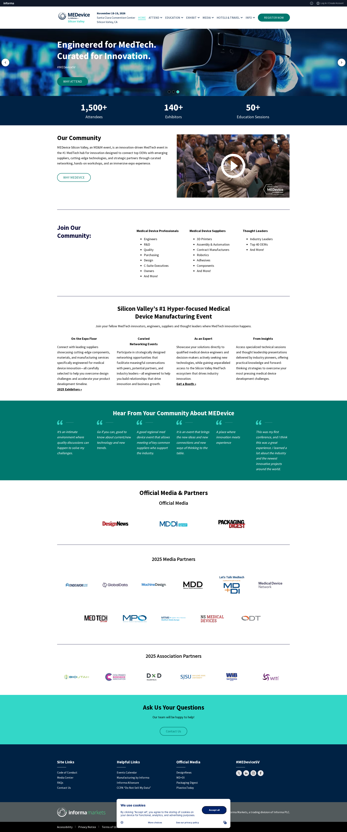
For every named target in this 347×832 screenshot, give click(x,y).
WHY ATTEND (72, 81)
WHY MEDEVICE (74, 177)
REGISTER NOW (274, 17)
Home (142, 17)
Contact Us (173, 731)
